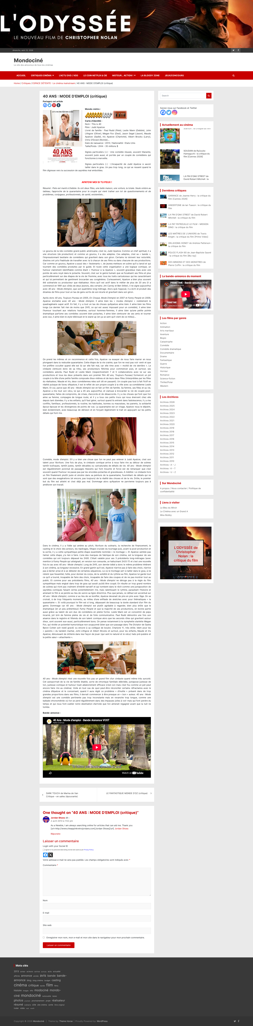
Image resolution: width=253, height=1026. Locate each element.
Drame (163, 356)
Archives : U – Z (168, 472)
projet (48, 1001)
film (49, 985)
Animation (165, 327)
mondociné (31, 995)
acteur (22, 972)
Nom (45, 900)
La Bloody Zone (150, 75)
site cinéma (42, 1005)
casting (56, 980)
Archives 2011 (167, 457)
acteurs (30, 971)
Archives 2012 (167, 453)
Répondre (55, 833)
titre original (59, 1005)
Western (164, 386)
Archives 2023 (167, 413)
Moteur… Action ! (122, 75)
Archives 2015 (167, 442)
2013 (16, 971)
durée (42, 986)
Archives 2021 (167, 420)
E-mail (46, 912)
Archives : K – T (168, 468)
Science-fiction (167, 378)
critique (33, 985)
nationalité (46, 996)
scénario (27, 1005)
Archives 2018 (167, 431)
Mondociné (28, 60)
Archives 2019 (167, 428)
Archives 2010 (167, 461)
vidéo (22, 1008)
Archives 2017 (167, 435)
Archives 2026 (167, 402)
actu (50, 971)
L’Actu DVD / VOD (68, 75)
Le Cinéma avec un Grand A (174, 511)
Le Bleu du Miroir (168, 507)
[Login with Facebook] (45, 855)
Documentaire (167, 352)
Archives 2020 (167, 424)
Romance (164, 375)
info (31, 991)
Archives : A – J (168, 464)
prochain (27, 1001)
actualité (56, 971)
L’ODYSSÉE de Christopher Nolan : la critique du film (186, 554)
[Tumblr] (58, 105)
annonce (26, 975)
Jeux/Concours (174, 75)
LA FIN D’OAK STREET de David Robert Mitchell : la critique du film (196, 133)
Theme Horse (66, 1021)
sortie (50, 1005)
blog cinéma (38, 980)
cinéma (20, 985)
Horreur (164, 371)
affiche (17, 976)
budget (47, 980)
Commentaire (50, 865)
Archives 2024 (167, 409)
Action (163, 323)
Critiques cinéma (41, 75)
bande (51, 975)
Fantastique (166, 360)
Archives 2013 (167, 450)
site (34, 1004)
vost (27, 1008)
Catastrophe (166, 341)
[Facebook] (45, 105)
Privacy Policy (89, 850)
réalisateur (58, 1000)
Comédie (164, 345)
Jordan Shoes (58, 817)
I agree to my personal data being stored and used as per (69, 850)
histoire (18, 990)
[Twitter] (50, 105)
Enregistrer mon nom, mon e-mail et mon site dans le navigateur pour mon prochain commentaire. (96, 937)
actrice (37, 972)
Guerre (163, 363)
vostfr (32, 1008)
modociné (41, 990)
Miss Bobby (166, 515)
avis (43, 975)
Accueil (21, 75)
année (36, 976)
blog (29, 980)
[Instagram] (174, 112)
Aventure (164, 334)
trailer (16, 1008)
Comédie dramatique (170, 349)
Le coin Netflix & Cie (95, 75)
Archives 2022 (167, 417)
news (54, 996)
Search (208, 95)
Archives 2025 (167, 405)
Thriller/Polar (166, 382)
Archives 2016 (167, 439)
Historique (165, 367)
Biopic (163, 338)
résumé (18, 1004)
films (56, 986)
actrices (44, 972)
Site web (47, 925)
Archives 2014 (167, 446)
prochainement (38, 1001)
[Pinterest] (54, 105)
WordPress (102, 1021)
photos (18, 1000)
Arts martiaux (167, 330)
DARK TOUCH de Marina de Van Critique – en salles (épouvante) (62, 795)
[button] (178, 576)
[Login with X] (50, 855)
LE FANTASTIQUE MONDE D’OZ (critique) (127, 793)
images (26, 991)
